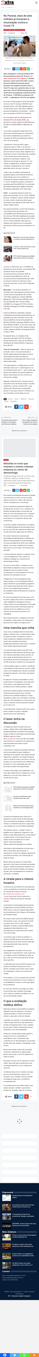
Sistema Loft (16, 381)
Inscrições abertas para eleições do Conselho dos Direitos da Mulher (9, 422)
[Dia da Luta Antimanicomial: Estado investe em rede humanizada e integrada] (8, 799)
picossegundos (11, 739)
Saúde (12, 29)
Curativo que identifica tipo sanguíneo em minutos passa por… (23, 1284)
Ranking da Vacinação (13, 315)
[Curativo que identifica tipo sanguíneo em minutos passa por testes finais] (8, 1285)
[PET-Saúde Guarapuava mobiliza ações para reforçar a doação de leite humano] (8, 258)
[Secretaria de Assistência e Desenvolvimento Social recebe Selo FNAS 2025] (8, 1275)
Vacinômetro (14, 401)
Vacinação (31, 399)
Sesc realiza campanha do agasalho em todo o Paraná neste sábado (30, 422)
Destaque (6, 29)
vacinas (6, 401)
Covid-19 (10, 399)
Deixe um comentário (20, 430)
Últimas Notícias (20, 29)
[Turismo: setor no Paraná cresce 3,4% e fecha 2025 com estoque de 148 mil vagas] (8, 249)
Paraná (16, 399)
